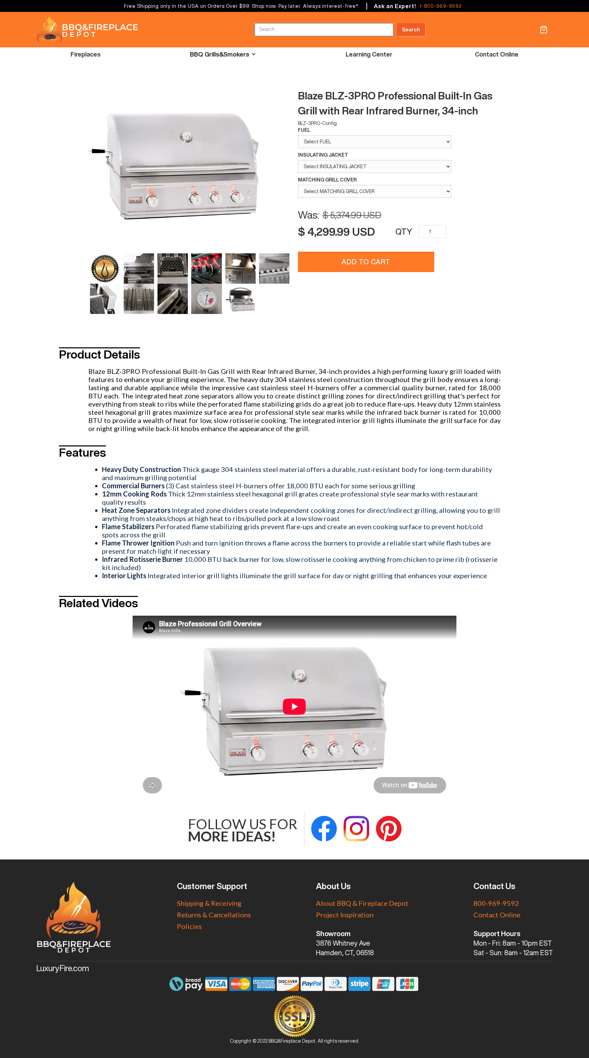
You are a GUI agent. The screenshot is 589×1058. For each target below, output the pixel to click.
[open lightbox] (189, 166)
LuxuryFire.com (62, 968)
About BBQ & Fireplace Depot (362, 903)
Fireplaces (86, 54)
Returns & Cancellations (214, 915)
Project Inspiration (345, 915)
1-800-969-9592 (441, 6)
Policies (189, 926)
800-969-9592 (496, 903)
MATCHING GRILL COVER (327, 179)
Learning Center (369, 54)
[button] (543, 29)
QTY (403, 231)
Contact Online (496, 54)
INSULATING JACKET (323, 155)
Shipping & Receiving (209, 903)
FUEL (304, 130)
